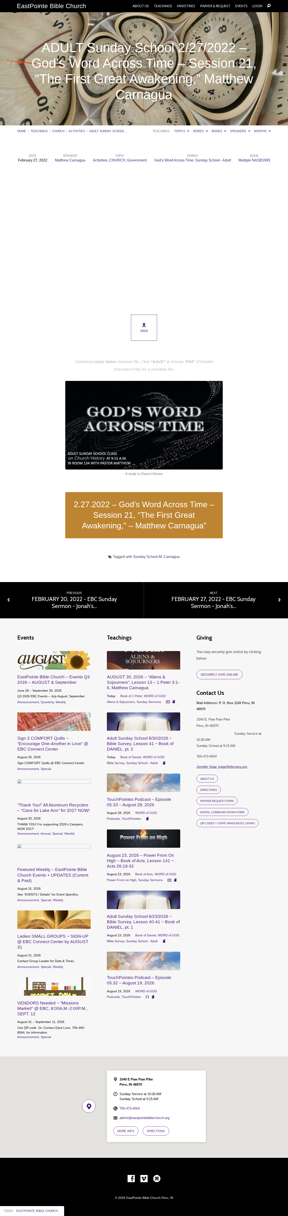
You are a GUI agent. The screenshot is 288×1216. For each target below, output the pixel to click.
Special (46, 769)
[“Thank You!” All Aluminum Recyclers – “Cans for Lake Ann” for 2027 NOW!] (54, 794)
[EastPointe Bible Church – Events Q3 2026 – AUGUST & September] (54, 666)
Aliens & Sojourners (121, 702)
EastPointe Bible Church (51, 5)
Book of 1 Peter (131, 696)
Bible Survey (115, 763)
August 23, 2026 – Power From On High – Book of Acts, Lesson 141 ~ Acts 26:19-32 (140, 860)
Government (137, 160)
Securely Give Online (219, 674)
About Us (141, 6)
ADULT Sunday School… (108, 131)
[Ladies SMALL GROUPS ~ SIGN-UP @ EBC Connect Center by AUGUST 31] (54, 925)
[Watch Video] (168, 702)
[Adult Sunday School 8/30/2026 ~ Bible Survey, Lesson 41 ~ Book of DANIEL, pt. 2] (143, 727)
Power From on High (121, 880)
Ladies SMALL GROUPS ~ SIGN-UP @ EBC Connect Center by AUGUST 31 (52, 941)
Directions (208, 789)
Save (144, 331)
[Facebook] (131, 1178)
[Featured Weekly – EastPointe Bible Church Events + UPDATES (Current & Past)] (54, 859)
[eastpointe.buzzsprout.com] (156, 1178)
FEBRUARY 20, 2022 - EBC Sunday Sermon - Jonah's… (74, 602)
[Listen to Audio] (147, 997)
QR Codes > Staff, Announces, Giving (227, 823)
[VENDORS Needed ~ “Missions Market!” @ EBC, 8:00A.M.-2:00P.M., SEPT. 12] (54, 992)
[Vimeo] (144, 1178)
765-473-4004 (129, 1108)
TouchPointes (131, 818)
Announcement (28, 702)
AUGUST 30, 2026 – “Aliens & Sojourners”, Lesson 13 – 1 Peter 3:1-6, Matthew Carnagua (143, 682)
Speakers (238, 131)
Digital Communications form (222, 812)
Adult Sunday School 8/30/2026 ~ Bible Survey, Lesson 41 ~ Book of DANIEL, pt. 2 (140, 743)
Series (199, 131)
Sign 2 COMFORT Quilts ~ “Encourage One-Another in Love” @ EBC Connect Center (52, 743)
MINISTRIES (186, 6)
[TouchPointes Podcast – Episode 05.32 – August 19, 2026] (143, 967)
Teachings (163, 6)
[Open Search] (269, 6)
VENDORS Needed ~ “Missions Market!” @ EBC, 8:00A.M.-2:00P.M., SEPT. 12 (52, 1008)
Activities (77, 131)
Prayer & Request (215, 6)
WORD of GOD (155, 696)
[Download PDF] (173, 701)
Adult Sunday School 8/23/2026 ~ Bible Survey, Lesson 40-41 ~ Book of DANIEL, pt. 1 (143, 922)
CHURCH (58, 131)
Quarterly (47, 702)
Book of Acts (144, 874)
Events (241, 6)
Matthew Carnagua (70, 160)
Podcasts (113, 818)
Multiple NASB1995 (254, 160)
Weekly (61, 702)
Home (21, 131)
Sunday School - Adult (213, 160)
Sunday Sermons (149, 702)
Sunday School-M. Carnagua (156, 557)
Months (261, 131)
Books (217, 131)
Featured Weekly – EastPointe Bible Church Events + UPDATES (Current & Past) (52, 875)
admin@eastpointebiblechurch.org (144, 1118)
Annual (45, 833)
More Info (125, 1131)
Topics (180, 131)
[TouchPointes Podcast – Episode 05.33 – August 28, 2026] (143, 788)
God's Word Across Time (174, 160)
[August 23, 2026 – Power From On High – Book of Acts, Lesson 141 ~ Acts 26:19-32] (143, 844)
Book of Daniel (130, 757)
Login (257, 6)
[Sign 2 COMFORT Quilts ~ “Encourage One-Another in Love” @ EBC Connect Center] (54, 727)
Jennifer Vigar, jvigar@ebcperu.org (221, 767)
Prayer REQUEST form (217, 800)
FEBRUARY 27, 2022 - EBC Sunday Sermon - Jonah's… (213, 602)
